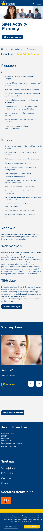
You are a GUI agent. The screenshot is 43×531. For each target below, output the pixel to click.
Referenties (7, 473)
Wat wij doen (8, 468)
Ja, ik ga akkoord (31, 526)
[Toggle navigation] (39, 3)
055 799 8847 (6, 441)
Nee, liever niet (10, 526)
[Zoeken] (33, 3)
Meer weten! (9, 384)
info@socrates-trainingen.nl (11, 443)
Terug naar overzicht (13, 413)
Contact (5, 483)
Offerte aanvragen (12, 37)
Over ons (6, 478)
